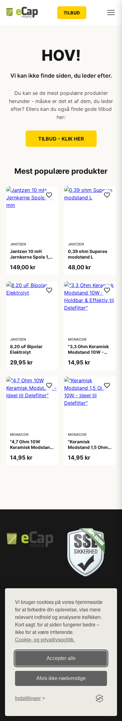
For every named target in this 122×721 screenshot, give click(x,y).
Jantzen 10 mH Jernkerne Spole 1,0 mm (31, 257)
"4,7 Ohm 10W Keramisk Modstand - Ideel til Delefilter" (31, 447)
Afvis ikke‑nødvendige (61, 678)
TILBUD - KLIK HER (61, 139)
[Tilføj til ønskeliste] (49, 195)
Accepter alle (61, 658)
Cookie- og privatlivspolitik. (45, 639)
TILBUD (72, 12)
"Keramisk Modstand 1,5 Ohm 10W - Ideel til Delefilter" (88, 450)
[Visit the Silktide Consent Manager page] (99, 698)
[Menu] (111, 12)
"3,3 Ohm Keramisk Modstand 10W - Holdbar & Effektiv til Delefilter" (89, 355)
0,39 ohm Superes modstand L (87, 254)
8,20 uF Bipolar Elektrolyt (26, 349)
